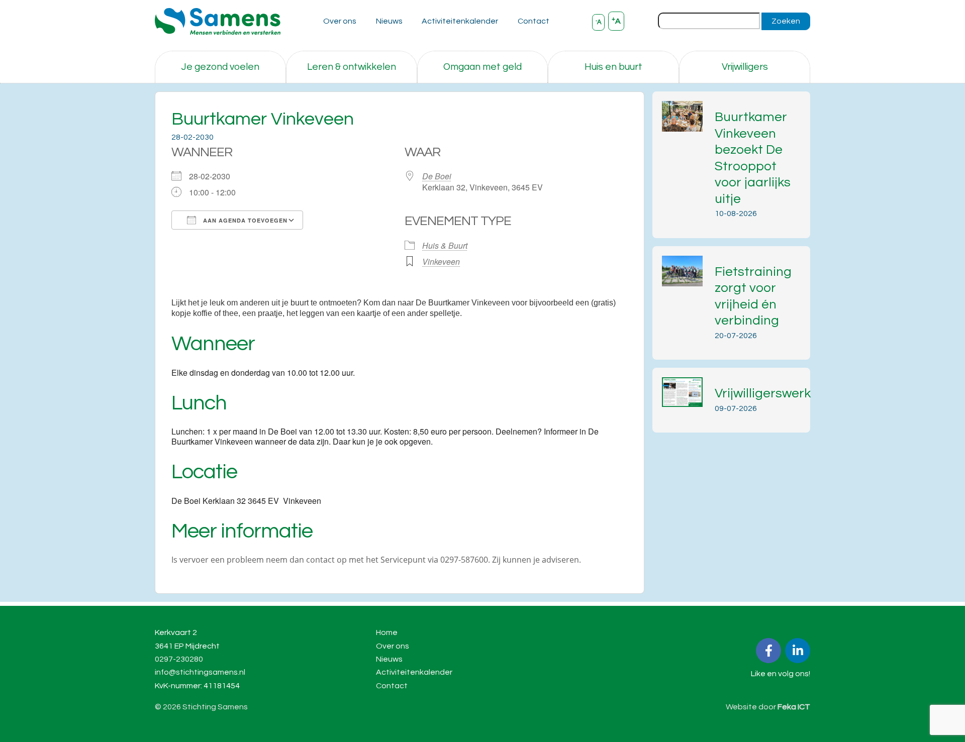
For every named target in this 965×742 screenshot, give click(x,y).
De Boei (436, 176)
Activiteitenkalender (460, 21)
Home (387, 632)
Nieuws (389, 21)
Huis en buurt (613, 67)
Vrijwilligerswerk (763, 393)
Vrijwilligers (745, 67)
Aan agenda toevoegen (244, 220)
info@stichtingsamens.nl (200, 672)
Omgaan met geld (482, 67)
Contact (533, 21)
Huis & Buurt (444, 245)
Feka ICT (794, 707)
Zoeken (785, 21)
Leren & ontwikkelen (351, 67)
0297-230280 (179, 659)
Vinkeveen (441, 261)
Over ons (339, 21)
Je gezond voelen (220, 67)
